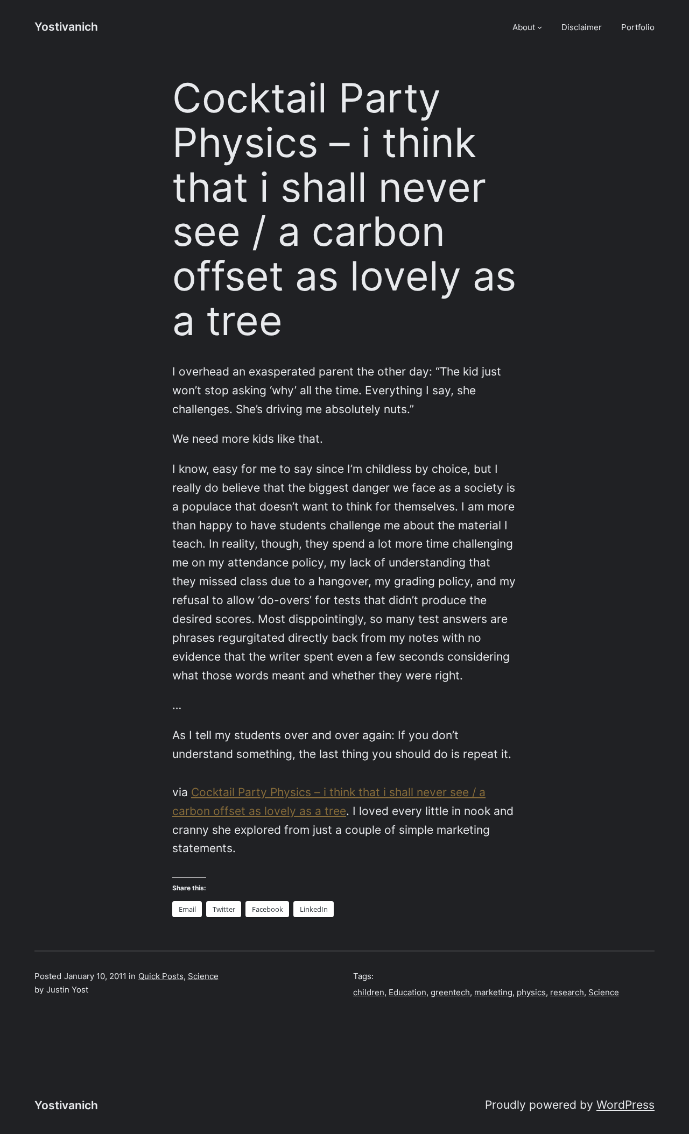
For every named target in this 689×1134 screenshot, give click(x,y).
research (567, 992)
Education (407, 992)
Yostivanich (66, 26)
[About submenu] (539, 27)
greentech (450, 992)
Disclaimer (581, 27)
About (523, 27)
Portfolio (638, 27)
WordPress (625, 1104)
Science (203, 976)
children (368, 992)
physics (531, 992)
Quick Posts (161, 976)
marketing (493, 992)
